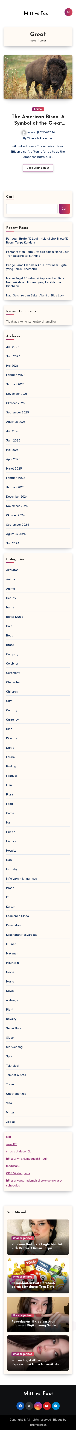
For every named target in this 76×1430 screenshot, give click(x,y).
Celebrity (12, 663)
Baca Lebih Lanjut (38, 167)
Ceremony (13, 673)
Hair (9, 822)
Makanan (12, 953)
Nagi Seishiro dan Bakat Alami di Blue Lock (35, 295)
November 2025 (17, 393)
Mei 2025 (12, 450)
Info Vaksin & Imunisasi (22, 878)
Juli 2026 (12, 347)
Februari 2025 (15, 478)
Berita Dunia (14, 616)
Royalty (11, 1019)
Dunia (10, 747)
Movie (10, 972)
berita (10, 607)
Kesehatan (13, 925)
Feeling (11, 766)
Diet (9, 729)
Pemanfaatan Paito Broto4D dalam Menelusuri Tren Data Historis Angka (37, 253)
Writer (10, 1112)
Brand (10, 645)
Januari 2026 (15, 384)
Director (11, 738)
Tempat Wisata (16, 1075)
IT (7, 897)
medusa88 (13, 1166)
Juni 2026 (13, 356)
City (9, 701)
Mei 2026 (12, 365)
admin (31, 132)
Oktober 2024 (15, 515)
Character (13, 682)
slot (8, 1136)
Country (11, 710)
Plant (9, 1009)
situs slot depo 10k (18, 1151)
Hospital (11, 850)
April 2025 (13, 459)
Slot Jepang (14, 1047)
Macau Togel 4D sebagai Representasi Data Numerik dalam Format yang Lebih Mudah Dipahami (35, 282)
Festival (11, 775)
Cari (10, 197)
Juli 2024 (12, 543)
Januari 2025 (15, 487)
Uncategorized (16, 1093)
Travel (10, 1084)
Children (12, 691)
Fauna (10, 757)
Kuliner (11, 944)
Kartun (10, 906)
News (10, 991)
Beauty (11, 598)
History (11, 841)
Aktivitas (12, 570)
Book (9, 635)
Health (10, 832)
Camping (12, 654)
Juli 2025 (12, 431)
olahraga (12, 1000)
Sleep (10, 1037)
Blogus (57, 1419)
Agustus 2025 (15, 421)
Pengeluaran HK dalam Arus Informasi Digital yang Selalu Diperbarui (37, 267)
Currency (12, 719)
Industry (12, 869)
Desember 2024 (17, 496)
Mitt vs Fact (37, 13)
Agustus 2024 (16, 534)
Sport (10, 1056)
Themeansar (38, 1424)
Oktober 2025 (15, 403)
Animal (38, 109)
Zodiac (10, 1121)
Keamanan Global (18, 916)
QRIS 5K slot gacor (18, 1173)
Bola (9, 626)
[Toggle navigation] (6, 12)
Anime (10, 588)
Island (10, 888)
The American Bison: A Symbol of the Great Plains (38, 123)
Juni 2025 (13, 440)
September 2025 (17, 412)
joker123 (11, 1144)
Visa (9, 1103)
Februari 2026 (15, 375)
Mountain (12, 963)
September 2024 (17, 524)
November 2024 (17, 506)
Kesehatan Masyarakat (21, 934)
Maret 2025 (14, 468)
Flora (9, 794)
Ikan (9, 860)
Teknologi (12, 1065)
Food (9, 804)
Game (10, 813)
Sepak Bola (13, 1028)
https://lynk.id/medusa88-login (27, 1158)
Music (10, 981)
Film (9, 785)
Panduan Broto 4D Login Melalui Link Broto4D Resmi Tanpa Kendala (37, 240)
